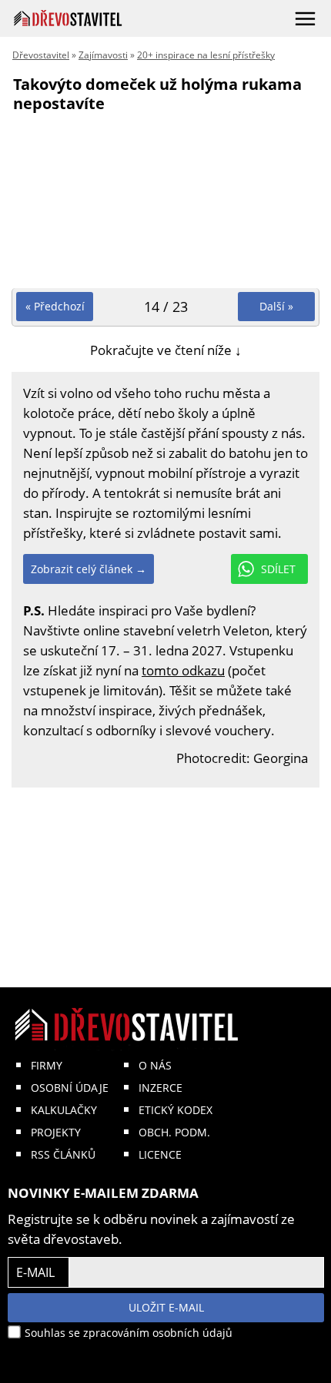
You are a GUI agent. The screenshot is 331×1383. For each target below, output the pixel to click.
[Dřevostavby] (68, 18)
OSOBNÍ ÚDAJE (70, 1087)
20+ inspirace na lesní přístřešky (206, 54)
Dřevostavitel (40, 54)
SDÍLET (278, 569)
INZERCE (160, 1087)
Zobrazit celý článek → (88, 569)
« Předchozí (55, 306)
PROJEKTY (56, 1132)
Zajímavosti (103, 54)
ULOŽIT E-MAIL (166, 1307)
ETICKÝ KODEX (175, 1110)
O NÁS (155, 1065)
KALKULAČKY (64, 1110)
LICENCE (160, 1154)
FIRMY (46, 1065)
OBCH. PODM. (174, 1132)
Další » (276, 306)
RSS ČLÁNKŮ (63, 1154)
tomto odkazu (183, 670)
